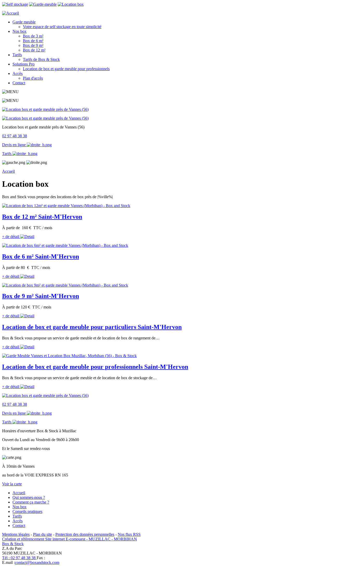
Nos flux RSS (129, 534)
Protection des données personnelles (84, 534)
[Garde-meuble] (43, 4)
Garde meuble (24, 22)
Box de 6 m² (33, 40)
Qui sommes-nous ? (28, 497)
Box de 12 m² (34, 50)
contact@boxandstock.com (37, 562)
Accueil (8, 171)
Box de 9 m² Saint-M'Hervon (40, 296)
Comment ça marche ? (30, 502)
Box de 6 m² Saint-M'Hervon (40, 256)
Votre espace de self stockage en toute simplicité (62, 26)
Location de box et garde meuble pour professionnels (66, 69)
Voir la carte (12, 484)
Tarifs (17, 55)
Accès (17, 73)
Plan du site (42, 534)
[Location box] (71, 4)
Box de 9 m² (33, 45)
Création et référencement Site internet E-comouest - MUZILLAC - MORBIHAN (69, 539)
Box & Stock (13, 544)
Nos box (19, 31)
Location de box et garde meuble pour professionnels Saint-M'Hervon (95, 366)
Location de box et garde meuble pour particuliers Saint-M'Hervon (92, 327)
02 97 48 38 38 (14, 136)
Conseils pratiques (27, 511)
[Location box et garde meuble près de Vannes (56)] (45, 109)
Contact (18, 83)
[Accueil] (10, 13)
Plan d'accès (33, 78)
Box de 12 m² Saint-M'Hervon (42, 216)
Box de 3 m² (33, 36)
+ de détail (11, 236)
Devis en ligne (14, 145)
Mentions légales (16, 534)
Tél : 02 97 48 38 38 (19, 558)
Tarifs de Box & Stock (41, 59)
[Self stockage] (15, 4)
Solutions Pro (23, 64)
